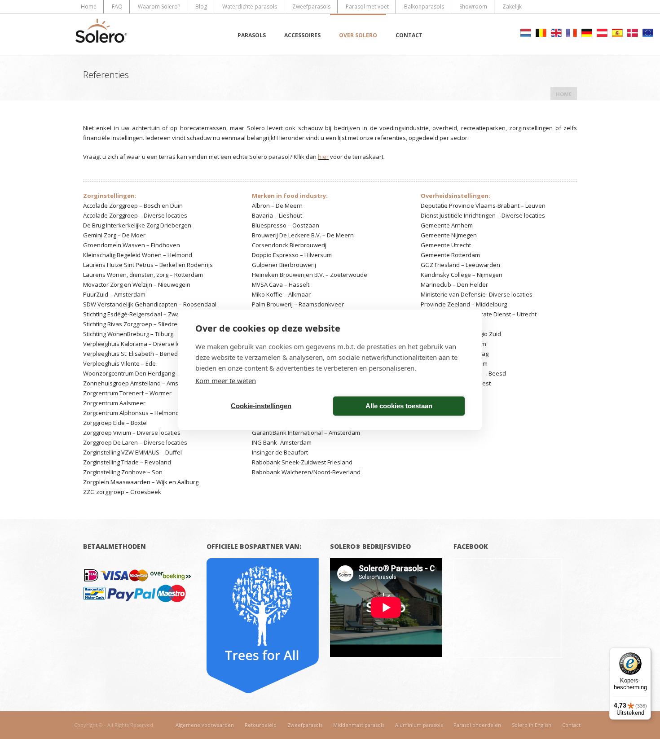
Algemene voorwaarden (205, 725)
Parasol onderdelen (477, 725)
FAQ (117, 6)
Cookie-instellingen (261, 406)
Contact (409, 35)
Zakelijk (512, 6)
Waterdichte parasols (249, 6)
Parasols (252, 35)
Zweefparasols (311, 6)
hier (323, 157)
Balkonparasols (424, 6)
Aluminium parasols (419, 725)
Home (89, 6)
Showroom (473, 6)
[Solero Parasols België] (101, 35)
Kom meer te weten (225, 380)
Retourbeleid (261, 725)
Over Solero (358, 35)
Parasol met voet (367, 6)
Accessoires (302, 35)
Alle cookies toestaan (398, 406)
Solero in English (531, 725)
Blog (201, 6)
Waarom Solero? (159, 6)
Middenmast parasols (358, 725)
